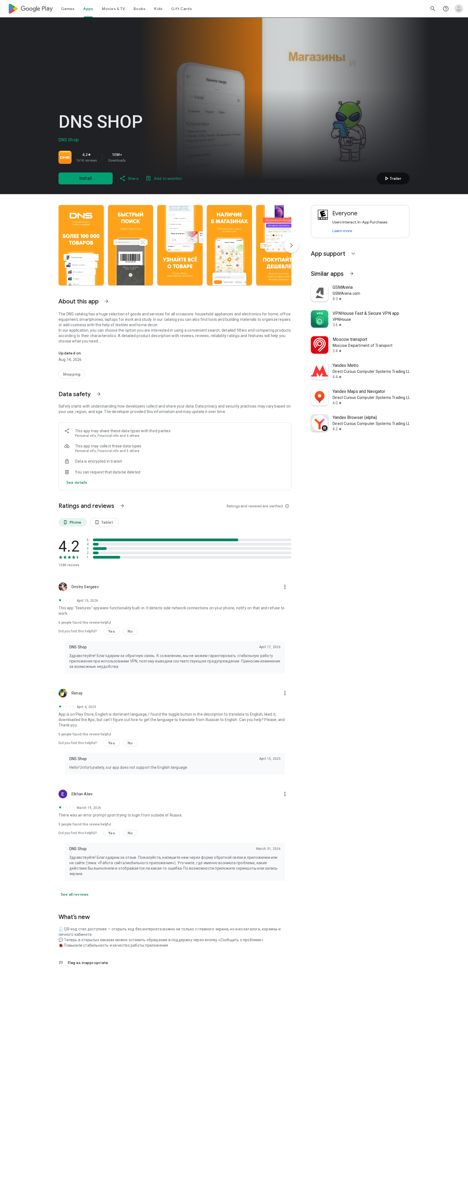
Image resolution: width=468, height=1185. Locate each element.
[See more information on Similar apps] (351, 273)
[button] (81, 245)
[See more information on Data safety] (98, 394)
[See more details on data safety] (77, 482)
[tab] (68, 8)
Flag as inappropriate (83, 962)
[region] (134, 157)
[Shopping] (71, 374)
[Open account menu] (458, 8)
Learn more (342, 230)
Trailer (392, 178)
